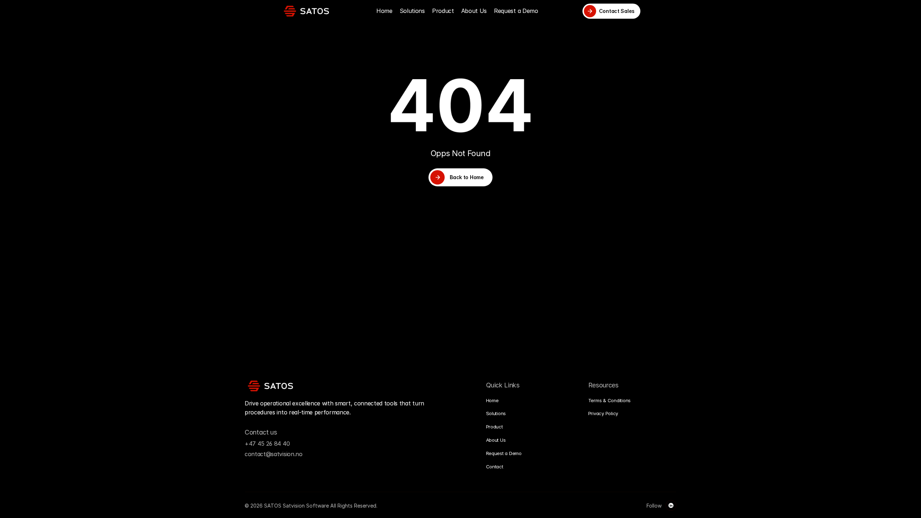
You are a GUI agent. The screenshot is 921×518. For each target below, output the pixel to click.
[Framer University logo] (306, 11)
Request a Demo (516, 10)
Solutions (412, 10)
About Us (474, 10)
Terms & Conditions (609, 400)
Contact (494, 466)
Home (384, 10)
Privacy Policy (603, 413)
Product (443, 10)
